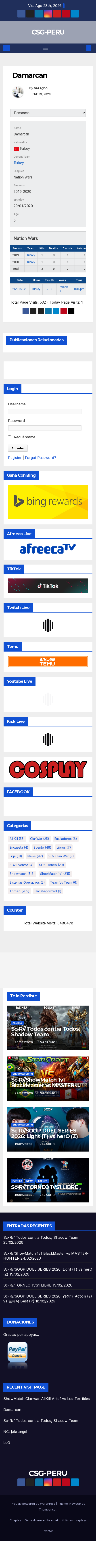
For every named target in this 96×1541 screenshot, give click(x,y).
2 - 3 (49, 289)
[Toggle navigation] (45, 48)
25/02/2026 (24, 1042)
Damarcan (12, 1409)
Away (62, 280)
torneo (19, 891)
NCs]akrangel (15, 1431)
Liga (16, 856)
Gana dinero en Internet (41, 1520)
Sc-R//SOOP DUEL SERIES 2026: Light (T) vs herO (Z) (44, 1133)
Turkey (19, 163)
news (35, 856)
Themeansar (47, 1509)
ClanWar (39, 839)
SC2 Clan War (61, 856)
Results (49, 280)
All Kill (17, 839)
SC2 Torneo (51, 865)
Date (20, 280)
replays (81, 1520)
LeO (6, 1442)
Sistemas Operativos (27, 882)
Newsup (75, 1503)
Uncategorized (48, 891)
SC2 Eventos (22, 865)
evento (42, 847)
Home (36, 280)
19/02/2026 (24, 1144)
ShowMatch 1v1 (55, 874)
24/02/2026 (24, 1093)
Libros (64, 847)
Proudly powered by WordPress (33, 1503)
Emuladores (65, 839)
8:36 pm (79, 289)
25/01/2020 (20, 289)
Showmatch (22, 874)
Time (79, 280)
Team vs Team (63, 882)
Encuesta (19, 847)
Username (17, 404)
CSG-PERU (48, 32)
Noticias (67, 1520)
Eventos (48, 1531)
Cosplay (15, 1520)
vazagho (41, 88)
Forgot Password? (40, 457)
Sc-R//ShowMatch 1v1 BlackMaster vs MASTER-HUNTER (43, 1085)
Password (16, 420)
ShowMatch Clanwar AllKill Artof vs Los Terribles (46, 1398)
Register (15, 457)
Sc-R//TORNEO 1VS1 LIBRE (44, 1187)
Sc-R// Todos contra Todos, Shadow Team (45, 1032)
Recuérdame (24, 437)
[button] (82, 48)
